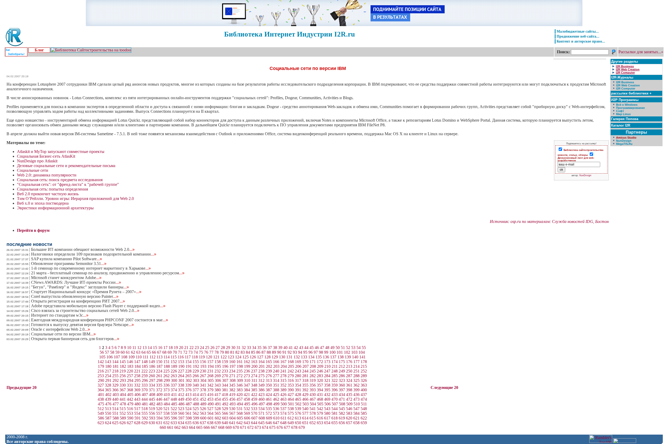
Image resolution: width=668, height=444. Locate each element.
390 (291, 390)
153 (181, 361)
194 (210, 366)
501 (291, 404)
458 (247, 399)
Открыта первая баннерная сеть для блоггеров (75, 338)
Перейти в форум (33, 230)
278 (283, 376)
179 (101, 366)
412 (181, 394)
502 (298, 404)
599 (196, 418)
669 (228, 427)
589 (123, 418)
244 (305, 371)
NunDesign (585, 175)
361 (349, 385)
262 (166, 376)
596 (174, 418)
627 (130, 423)
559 (174, 413)
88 (269, 352)
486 (181, 404)
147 (137, 361)
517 (137, 408)
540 (305, 408)
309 (240, 380)
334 (152, 385)
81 (232, 352)
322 (334, 380)
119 (202, 357)
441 (123, 399)
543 (327, 408)
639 (217, 423)
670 (236, 427)
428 (298, 394)
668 (221, 427)
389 (283, 390)
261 (159, 376)
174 (334, 361)
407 (145, 394)
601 (210, 418)
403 (115, 394)
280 (298, 376)
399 (356, 390)
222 (144, 371)
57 (107, 352)
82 (237, 352)
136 (326, 357)
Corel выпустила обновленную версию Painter (74, 296)
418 (225, 394)
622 (364, 418)
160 (232, 361)
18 (171, 347)
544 (334, 408)
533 (254, 408)
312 (261, 380)
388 (276, 390)
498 (269, 404)
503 (305, 404)
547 (356, 408)
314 (276, 380)
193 (203, 366)
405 (130, 394)
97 (316, 352)
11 (134, 347)
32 (244, 347)
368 (130, 390)
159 (225, 361)
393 (312, 390)
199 (247, 366)
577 (305, 413)
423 (261, 394)
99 (326, 352)
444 (144, 399)
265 (188, 376)
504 (313, 404)
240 (276, 371)
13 (144, 347)
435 (349, 394)
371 (152, 390)
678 (294, 427)
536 (276, 408)
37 (270, 347)
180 (108, 366)
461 (269, 399)
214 (356, 366)
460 (261, 399)
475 (101, 404)
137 (333, 357)
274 (254, 376)
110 (139, 357)
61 (128, 352)
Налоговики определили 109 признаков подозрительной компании (93, 254)
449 (181, 399)
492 (225, 404)
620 (349, 418)
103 (354, 352)
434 (342, 394)
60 (123, 352)
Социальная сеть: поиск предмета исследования (60, 179)
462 (276, 399)
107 (117, 357)
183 (130, 366)
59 (117, 352)
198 (240, 366)
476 (108, 404)
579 (320, 413)
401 (101, 394)
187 (159, 366)
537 (283, 408)
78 (216, 352)
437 (364, 394)
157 (210, 361)
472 (349, 399)
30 (233, 347)
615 (312, 418)
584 (356, 413)
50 (338, 347)
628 (137, 423)
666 (207, 427)
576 (298, 413)
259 (144, 376)
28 (223, 347)
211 (335, 366)
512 (101, 408)
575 (291, 413)
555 (144, 413)
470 (334, 399)
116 (181, 357)
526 (203, 408)
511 (364, 404)
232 (217, 371)
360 (342, 385)
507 (335, 404)
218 (115, 371)
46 (317, 347)
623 (101, 423)
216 (101, 371)
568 (239, 413)
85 (253, 352)
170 (305, 361)
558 (166, 413)
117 (188, 357)
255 (115, 376)
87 (263, 352)
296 (145, 380)
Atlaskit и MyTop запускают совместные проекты (60, 151)
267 (203, 376)
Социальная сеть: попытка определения (52, 189)
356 (312, 385)
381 (225, 390)
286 (342, 376)
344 (225, 385)
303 (196, 380)
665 (199, 427)
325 (356, 380)
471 (342, 399)
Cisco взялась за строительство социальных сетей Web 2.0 (85, 310)
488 (196, 404)
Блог (39, 50)
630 (152, 423)
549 (101, 413)
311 (254, 380)
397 (342, 390)
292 (115, 380)
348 (254, 385)
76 (206, 352)
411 (174, 394)
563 (203, 413)
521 (166, 408)
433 (334, 394)
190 (181, 366)
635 (188, 423)
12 (139, 347)
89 (274, 352)
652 (312, 423)
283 (320, 376)
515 (123, 408)
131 (289, 357)
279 (291, 376)
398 (349, 390)
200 (254, 366)
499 (276, 404)
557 (159, 413)
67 (159, 352)
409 (159, 394)
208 (313, 366)
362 (356, 385)
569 (247, 413)
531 (239, 408)
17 (165, 347)
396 (334, 390)
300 (174, 380)
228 (188, 371)
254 (108, 376)
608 (262, 418)
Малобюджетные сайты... (578, 31)
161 (239, 361)
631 (159, 423)
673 (258, 427)
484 (167, 404)
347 (247, 385)
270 (225, 376)
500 (284, 404)
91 (284, 352)
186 (152, 366)
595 (167, 418)
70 (175, 352)
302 (189, 380)
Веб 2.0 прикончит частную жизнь (48, 194)
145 (123, 361)
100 (332, 352)
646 (269, 423)
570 (254, 413)
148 (144, 361)
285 (334, 376)
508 (342, 404)
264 (181, 376)
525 (196, 408)
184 (137, 366)
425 (276, 394)
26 (212, 347)
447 (166, 399)
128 (267, 357)
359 (334, 385)
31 (238, 347)
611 (284, 418)
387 (269, 390)
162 (247, 361)
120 (209, 357)
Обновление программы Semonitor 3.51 (68, 263)
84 (248, 352)
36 (265, 347)
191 (189, 366)
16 (160, 347)
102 (347, 352)
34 (254, 347)
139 (348, 357)
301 (181, 380)
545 (342, 408)
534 (261, 408)
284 (327, 376)
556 (152, 413)
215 (364, 366)
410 (167, 394)
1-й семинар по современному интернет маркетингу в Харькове (91, 268)
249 (342, 371)
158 (217, 361)
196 (225, 366)
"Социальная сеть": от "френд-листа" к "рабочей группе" (68, 184)
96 (310, 352)
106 (109, 357)
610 (276, 418)
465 (298, 399)
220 (130, 371)
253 (101, 376)
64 (143, 352)
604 (232, 418)
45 (311, 347)
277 (276, 376)
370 (144, 390)
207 (305, 366)
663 (185, 427)
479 (130, 404)
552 (123, 413)
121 (216, 357)
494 (240, 404)
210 (327, 366)
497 (262, 404)
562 (196, 413)
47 (322, 347)
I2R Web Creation (628, 85)
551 (115, 413)
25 (207, 347)
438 (101, 399)
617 (327, 418)
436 (356, 394)
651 (305, 423)
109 (131, 357)
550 (108, 413)
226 (174, 371)
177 (356, 361)
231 (210, 371)
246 (320, 371)
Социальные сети (32, 170)
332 (137, 385)
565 (217, 413)
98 (321, 352)
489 (203, 404)
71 (180, 352)
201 (262, 366)
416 (210, 394)
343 (217, 385)
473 (356, 399)
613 (298, 418)
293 (123, 380)
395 (327, 390)
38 (275, 347)
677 (287, 427)
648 (283, 423)
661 (170, 427)
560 (181, 413)
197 (232, 366)
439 (108, 399)
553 (130, 413)
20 (181, 347)
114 (167, 357)
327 (101, 385)
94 (300, 352)
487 (189, 404)
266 (196, 376)
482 (152, 404)
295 (137, 380)
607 (254, 418)
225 (166, 371)
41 (291, 347)
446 (159, 399)
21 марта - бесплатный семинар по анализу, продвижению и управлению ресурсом (107, 273)
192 (196, 366)
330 (123, 385)
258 (137, 376)
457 (239, 399)
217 (108, 371)
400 (364, 390)
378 (203, 390)
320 (320, 380)
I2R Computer (625, 88)
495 (247, 404)
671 (243, 427)
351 (276, 385)
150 (159, 361)
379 (210, 390)
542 (320, 408)
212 (342, 366)
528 (217, 408)
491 (218, 404)
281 (305, 376)
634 (181, 423)
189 (174, 366)
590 (130, 418)
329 (115, 385)
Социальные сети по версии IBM (63, 334)
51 (343, 347)
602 (218, 418)
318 (305, 380)
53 (353, 347)
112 (153, 357)
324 (349, 380)
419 (232, 394)
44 (306, 347)
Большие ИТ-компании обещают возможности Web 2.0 (83, 249)
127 (260, 357)
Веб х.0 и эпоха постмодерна (43, 203)
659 (364, 423)
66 (154, 352)
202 (269, 366)
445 (152, 399)
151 (166, 361)
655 (334, 423)
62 (133, 352)
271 (232, 376)
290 (101, 380)
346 (239, 385)
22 (191, 347)
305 (210, 380)
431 (320, 394)
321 (327, 380)
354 (298, 385)
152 (174, 361)
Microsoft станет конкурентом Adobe (66, 277)
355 (305, 385)
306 (218, 380)
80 (227, 352)
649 (291, 423)
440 (115, 399)
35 (259, 347)
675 (272, 427)
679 (302, 427)
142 (101, 361)
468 (320, 399)
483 (159, 404)
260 (152, 376)
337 (174, 385)
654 (327, 423)
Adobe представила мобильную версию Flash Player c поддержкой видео (98, 306)
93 (295, 352)
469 (327, 399)
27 (218, 347)
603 (225, 418)
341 (203, 385)
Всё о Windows (626, 104)
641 (232, 423)
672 (250, 427)
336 (166, 385)
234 (232, 371)
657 (349, 423)
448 (174, 399)
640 (225, 423)
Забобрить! (16, 54)
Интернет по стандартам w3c (59, 315)
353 (291, 385)
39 (280, 347)
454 (217, 399)
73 (190, 352)
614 (305, 418)
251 (356, 371)
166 (276, 361)
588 (115, 418)
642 (239, 423)
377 (196, 390)
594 (159, 418)
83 (243, 352)
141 (362, 357)
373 (166, 390)
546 (349, 408)
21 (186, 347)
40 (285, 347)
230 (203, 371)
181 (115, 366)
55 (364, 347)
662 (177, 427)
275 (261, 376)
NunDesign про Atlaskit (37, 161)
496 (254, 404)
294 (130, 380)
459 (254, 399)
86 (258, 352)
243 (298, 371)
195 (218, 366)
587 (108, 418)
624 (108, 423)
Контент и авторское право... (581, 41)
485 (174, 404)
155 (196, 361)
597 (181, 418)
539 (298, 408)
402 (108, 394)
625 (115, 423)
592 (145, 418)
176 (349, 361)
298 (159, 380)
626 (123, 423)
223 (152, 371)
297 (152, 380)
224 (159, 371)
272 (239, 376)
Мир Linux (623, 114)
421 (247, 394)
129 (275, 357)
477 (115, 404)
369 (137, 390)
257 (130, 376)
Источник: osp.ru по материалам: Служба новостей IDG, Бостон (549, 221)
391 (298, 390)
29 (228, 347)
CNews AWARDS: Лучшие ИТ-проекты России (76, 282)
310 (247, 380)
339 (188, 385)
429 (305, 394)
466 (305, 399)
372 (159, 390)
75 (201, 352)
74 (196, 352)
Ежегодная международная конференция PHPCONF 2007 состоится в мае (99, 320)
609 (269, 418)
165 (269, 361)
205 (291, 366)
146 (130, 361)
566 (225, 413)
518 (144, 408)
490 (210, 404)
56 (102, 352)
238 (261, 371)
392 (305, 390)
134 (311, 357)
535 (269, 408)
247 (327, 371)
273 (247, 376)
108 (124, 357)
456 (232, 399)
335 (159, 385)
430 (312, 394)
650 (298, 423)
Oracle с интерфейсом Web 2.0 (60, 329)
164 (261, 361)
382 (232, 390)
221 (137, 371)
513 (108, 408)
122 (223, 357)
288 (356, 376)
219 (123, 371)
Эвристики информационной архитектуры (55, 208)
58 (112, 352)
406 (137, 394)
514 (115, 408)
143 (108, 361)
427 (291, 394)
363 (364, 385)
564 (210, 413)
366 (115, 390)
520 (159, 408)
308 (232, 380)
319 (312, 380)
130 (282, 357)
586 (101, 418)
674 (265, 427)
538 (291, 408)
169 (298, 361)
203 (276, 366)
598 (189, 418)
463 (283, 399)
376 (188, 390)
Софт (620, 111)
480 (137, 404)
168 (291, 361)
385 (254, 390)
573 (276, 413)
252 (364, 371)
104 (362, 352)
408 (152, 394)
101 (340, 352)
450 (188, 399)
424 (269, 394)
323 (342, 380)
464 (291, 399)
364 (101, 390)
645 (261, 423)
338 (181, 385)
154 (188, 361)
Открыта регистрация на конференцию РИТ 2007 (78, 301)
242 (291, 371)
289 (364, 376)
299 (167, 380)
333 (144, 385)
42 (296, 347)
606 (247, 418)
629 (144, 423)
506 (327, 404)
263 (174, 376)
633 (174, 423)
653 (320, 423)
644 (254, 423)
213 (349, 366)
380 (217, 390)
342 (210, 385)
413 (188, 394)
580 (327, 413)
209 (320, 366)
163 (254, 361)
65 (149, 352)
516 (130, 408)
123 (231, 357)
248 (334, 371)
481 (145, 404)
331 (130, 385)
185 (145, 366)
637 (203, 423)
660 (163, 427)
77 (211, 352)
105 (102, 357)
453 (210, 399)
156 (203, 361)
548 (364, 408)
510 (357, 404)
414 (196, 394)
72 (185, 352)
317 (298, 380)
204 (284, 366)
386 (261, 390)
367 (123, 390)
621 (356, 418)
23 (197, 347)
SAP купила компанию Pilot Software (66, 259)
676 (280, 427)
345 (232, 385)
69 (170, 352)
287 (349, 376)
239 (269, 371)
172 (320, 361)
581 (334, 413)
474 (364, 399)
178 (364, 361)
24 (202, 347)
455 (225, 399)
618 (334, 418)
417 (217, 394)
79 (222, 352)
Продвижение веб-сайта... (578, 36)
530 (232, 408)
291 (108, 380)
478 (123, 404)
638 (210, 423)
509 (349, 404)
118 (195, 357)
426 (283, 394)
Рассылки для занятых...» (640, 52)
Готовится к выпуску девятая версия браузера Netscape (82, 324)
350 (269, 385)
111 (145, 357)
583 (349, 413)
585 (364, 413)
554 (137, 413)
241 (283, 371)
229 (196, 371)
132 (297, 357)
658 (356, 423)
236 (247, 371)
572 (269, 413)
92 (290, 352)
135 (318, 357)
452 (203, 399)
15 (155, 347)
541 (312, 408)
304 (203, 380)
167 (283, 361)
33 (249, 347)
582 (342, 413)
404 (123, 394)
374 (174, 390)
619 (342, 418)
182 (123, 366)
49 (332, 347)
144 (115, 361)
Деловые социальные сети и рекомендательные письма (66, 165)
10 (129, 347)
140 (355, 357)
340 (196, 385)
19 (176, 347)
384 (247, 390)
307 (225, 380)
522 (174, 408)
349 (261, 385)
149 (152, 361)
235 (239, 371)
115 (174, 357)
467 (312, 399)
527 (210, 408)
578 (312, 413)
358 (327, 385)
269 (217, 376)
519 (152, 408)
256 (123, 376)
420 (239, 394)
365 (108, 390)
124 (238, 357)
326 (364, 380)
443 (137, 399)
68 (164, 352)
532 (247, 408)
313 (269, 380)
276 (269, 376)
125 (245, 357)
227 (181, 371)
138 (340, 357)
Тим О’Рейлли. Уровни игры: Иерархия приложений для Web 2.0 (75, 198)
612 (291, 418)
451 (196, 399)
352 (283, 385)
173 (327, 361)
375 (181, 390)
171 (312, 361)
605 (240, 418)
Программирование (630, 107)
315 (283, 380)
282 (312, 376)
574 (283, 413)
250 (349, 371)
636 (196, 423)
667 (214, 427)
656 (342, 423)
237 (254, 371)
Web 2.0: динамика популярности (46, 175)
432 (327, 394)
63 (138, 352)
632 (166, 423)
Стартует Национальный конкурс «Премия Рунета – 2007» (86, 291)
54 (358, 347)
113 (160, 357)
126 (253, 357)
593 (152, 418)
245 (312, 371)
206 (298, 366)
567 (232, 413)
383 (239, 390)
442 (130, 399)
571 (261, 413)
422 (254, 394)
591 (137, 418)
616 (320, 418)
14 (150, 347)
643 (247, 423)
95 (305, 352)
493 (232, 404)
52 (348, 347)
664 (192, 427)
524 (188, 408)
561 (188, 413)
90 (279, 352)
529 (225, 408)
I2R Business (625, 82)
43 (301, 347)
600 (203, 418)
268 (210, 376)
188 (167, 366)
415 (203, 394)
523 (181, 408)
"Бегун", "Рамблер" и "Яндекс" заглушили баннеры (80, 287)
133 (304, 357)
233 (225, 371)
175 (342, 361)
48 (327, 347)
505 (320, 404)
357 (320, 385)
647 (276, 423)
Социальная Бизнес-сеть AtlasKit (46, 156)
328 (108, 385)
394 (320, 390)
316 (291, 380)
